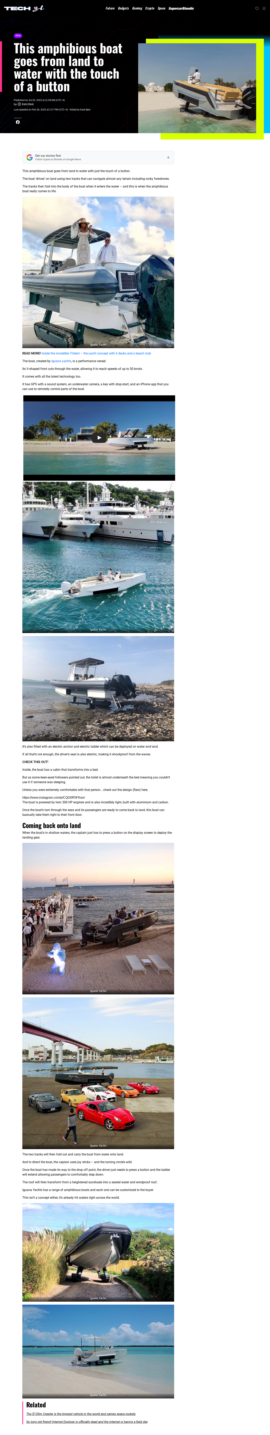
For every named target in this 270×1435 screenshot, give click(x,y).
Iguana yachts (61, 361)
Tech (18, 36)
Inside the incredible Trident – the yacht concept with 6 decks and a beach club (96, 353)
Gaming (137, 8)
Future (110, 8)
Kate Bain (28, 104)
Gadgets (123, 8)
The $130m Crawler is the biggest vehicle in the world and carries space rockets (81, 1414)
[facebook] (18, 122)
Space (161, 8)
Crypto (149, 8)
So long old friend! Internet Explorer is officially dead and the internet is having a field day (87, 1422)
